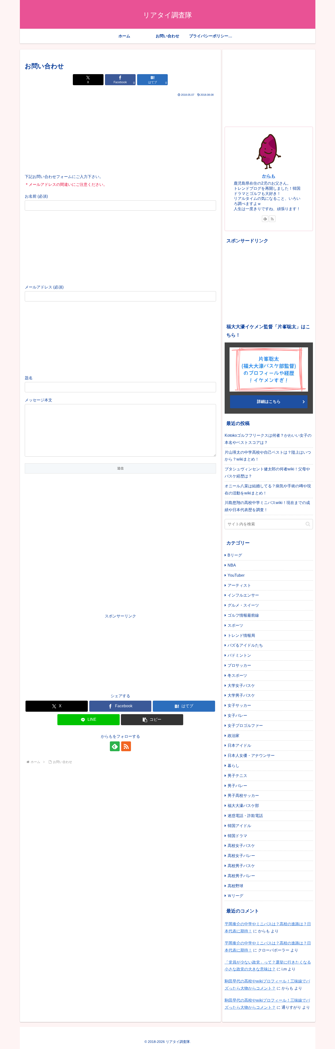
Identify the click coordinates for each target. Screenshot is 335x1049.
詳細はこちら (269, 401)
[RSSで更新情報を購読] (126, 746)
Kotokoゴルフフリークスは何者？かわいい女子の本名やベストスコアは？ (268, 439)
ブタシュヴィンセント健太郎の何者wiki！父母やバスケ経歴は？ (267, 472)
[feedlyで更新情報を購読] (115, 746)
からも (268, 176)
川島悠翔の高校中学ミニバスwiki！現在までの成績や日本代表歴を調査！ (267, 506)
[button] (152, 719)
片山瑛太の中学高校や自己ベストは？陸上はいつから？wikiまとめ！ (268, 456)
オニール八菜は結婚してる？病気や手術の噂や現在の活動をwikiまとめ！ (268, 489)
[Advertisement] (120, 134)
